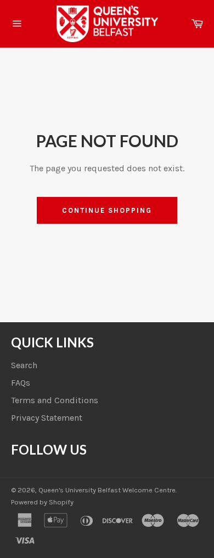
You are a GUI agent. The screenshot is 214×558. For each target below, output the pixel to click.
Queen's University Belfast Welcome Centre (107, 490)
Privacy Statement (46, 417)
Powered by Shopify (42, 502)
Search (24, 365)
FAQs (20, 382)
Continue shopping (106, 210)
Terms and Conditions (54, 400)
